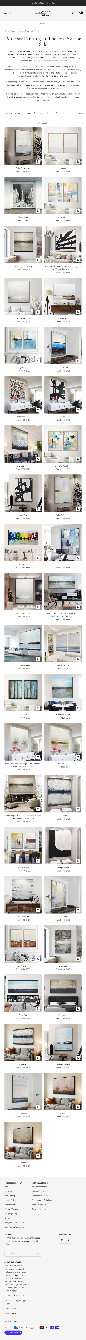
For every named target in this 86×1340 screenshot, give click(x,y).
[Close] (73, 632)
